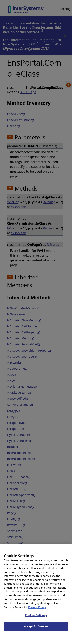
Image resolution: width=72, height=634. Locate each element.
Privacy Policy (37, 607)
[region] (36, 589)
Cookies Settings (36, 615)
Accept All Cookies (36, 626)
